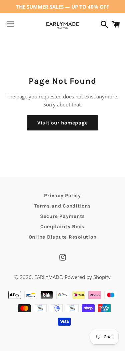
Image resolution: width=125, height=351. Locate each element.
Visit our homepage (62, 123)
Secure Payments (62, 216)
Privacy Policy (62, 196)
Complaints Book (62, 227)
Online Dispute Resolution (63, 237)
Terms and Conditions (62, 206)
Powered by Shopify (88, 277)
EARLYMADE (48, 277)
